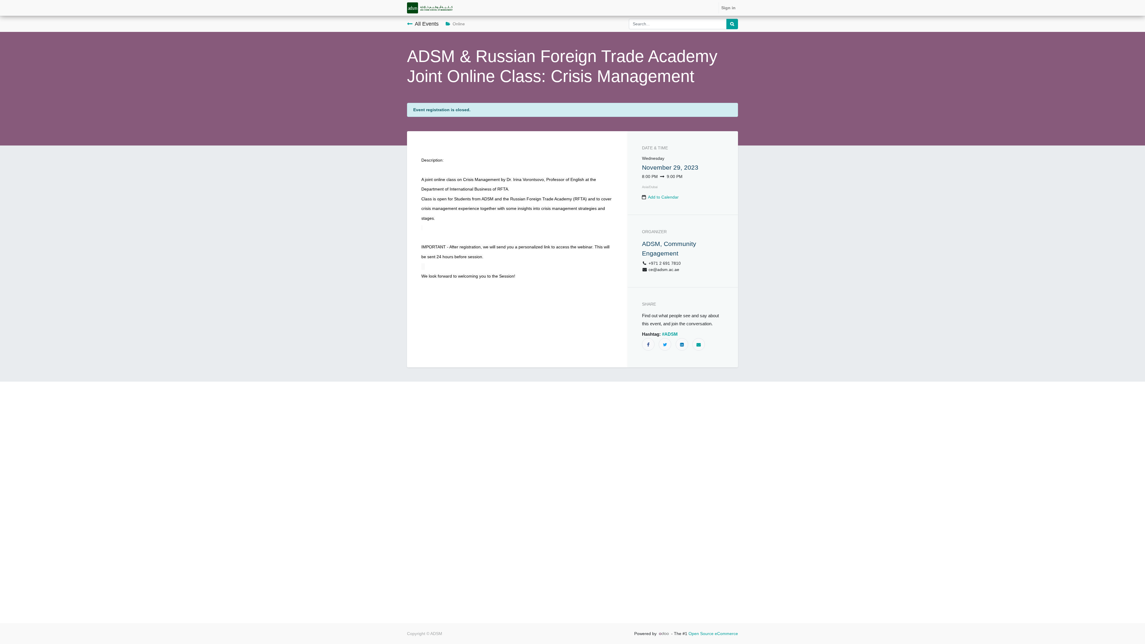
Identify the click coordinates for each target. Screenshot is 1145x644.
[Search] (732, 24)
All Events (427, 24)
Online (459, 23)
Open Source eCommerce (713, 633)
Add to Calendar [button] (663, 197)
